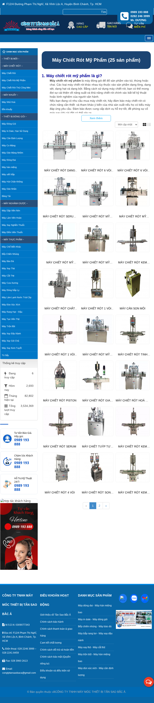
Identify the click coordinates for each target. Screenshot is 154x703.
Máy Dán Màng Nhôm (12, 152)
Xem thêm (96, 118)
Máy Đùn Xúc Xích (11, 304)
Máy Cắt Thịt (8, 275)
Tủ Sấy (5, 355)
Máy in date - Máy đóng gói (92, 619)
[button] (149, 682)
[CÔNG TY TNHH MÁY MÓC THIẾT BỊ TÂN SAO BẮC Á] (32, 29)
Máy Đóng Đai (9, 160)
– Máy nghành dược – (15, 203)
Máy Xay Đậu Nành (11, 333)
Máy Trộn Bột (8, 326)
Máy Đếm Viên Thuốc (12, 232)
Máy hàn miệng (9, 167)
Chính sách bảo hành (52, 621)
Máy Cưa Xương (10, 283)
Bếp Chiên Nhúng (10, 254)
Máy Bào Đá (8, 261)
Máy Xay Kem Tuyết (12, 348)
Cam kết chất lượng (51, 642)
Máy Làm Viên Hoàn (11, 218)
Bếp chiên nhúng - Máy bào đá (94, 626)
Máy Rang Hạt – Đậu (12, 312)
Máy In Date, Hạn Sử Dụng (15, 131)
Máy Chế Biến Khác (11, 247)
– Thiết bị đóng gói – (14, 116)
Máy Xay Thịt (8, 268)
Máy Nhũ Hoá (8, 102)
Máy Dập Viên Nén (11, 210)
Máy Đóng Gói (9, 124)
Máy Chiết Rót (9, 73)
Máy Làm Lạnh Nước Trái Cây (16, 297)
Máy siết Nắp (8, 174)
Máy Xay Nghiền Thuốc (13, 225)
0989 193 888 (21, 442)
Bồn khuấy (7, 109)
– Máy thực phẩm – (13, 239)
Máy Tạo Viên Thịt (10, 319)
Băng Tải (6, 196)
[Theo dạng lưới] (144, 124)
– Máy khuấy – (10, 95)
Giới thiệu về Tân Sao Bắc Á (55, 614)
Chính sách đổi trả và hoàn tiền (57, 649)
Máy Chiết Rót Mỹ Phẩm (13, 80)
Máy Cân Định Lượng (12, 138)
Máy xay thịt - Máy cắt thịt (91, 647)
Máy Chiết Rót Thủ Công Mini (16, 87)
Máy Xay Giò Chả (10, 341)
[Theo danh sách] (149, 124)
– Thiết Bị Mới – (10, 58)
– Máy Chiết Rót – (12, 66)
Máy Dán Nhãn (9, 189)
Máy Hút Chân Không (12, 181)
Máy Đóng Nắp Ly (10, 290)
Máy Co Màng (8, 145)
